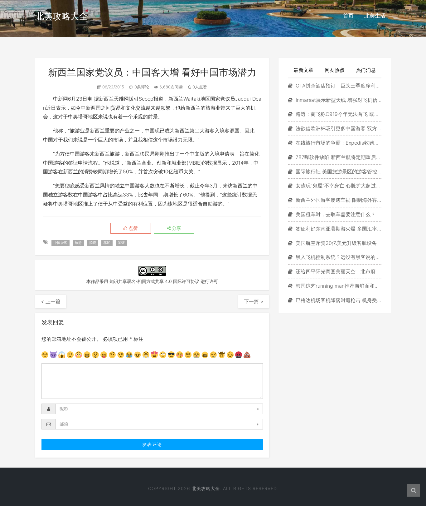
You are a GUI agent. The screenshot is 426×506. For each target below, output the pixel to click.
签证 (121, 243)
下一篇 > (254, 301)
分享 (176, 228)
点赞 (132, 228)
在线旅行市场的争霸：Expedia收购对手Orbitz (337, 143)
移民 (107, 243)
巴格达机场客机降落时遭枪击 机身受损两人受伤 (337, 300)
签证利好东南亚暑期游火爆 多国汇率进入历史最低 (337, 229)
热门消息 (366, 70)
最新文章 (303, 70)
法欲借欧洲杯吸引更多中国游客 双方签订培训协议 (337, 128)
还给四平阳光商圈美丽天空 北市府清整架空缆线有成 (337, 271)
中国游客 (60, 243)
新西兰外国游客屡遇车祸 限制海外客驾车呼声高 (337, 200)
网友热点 (335, 70)
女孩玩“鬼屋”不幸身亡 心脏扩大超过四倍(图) (337, 185)
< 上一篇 (51, 301)
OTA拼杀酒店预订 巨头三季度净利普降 (337, 85)
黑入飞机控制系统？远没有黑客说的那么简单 (337, 257)
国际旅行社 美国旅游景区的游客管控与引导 (337, 171)
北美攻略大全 (61, 16)
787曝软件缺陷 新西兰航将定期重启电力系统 (337, 157)
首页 (348, 15)
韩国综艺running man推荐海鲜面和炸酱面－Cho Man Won (337, 286)
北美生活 (374, 15)
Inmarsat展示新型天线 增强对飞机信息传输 (337, 100)
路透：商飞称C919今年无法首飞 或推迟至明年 (337, 114)
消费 (92, 243)
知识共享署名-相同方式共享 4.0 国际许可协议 (154, 281)
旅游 (78, 243)
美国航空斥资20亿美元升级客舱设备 (335, 243)
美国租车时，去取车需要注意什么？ (334, 214)
